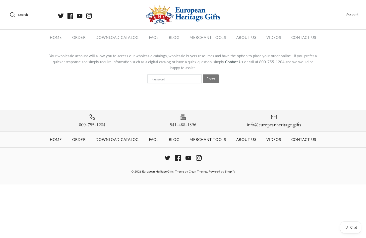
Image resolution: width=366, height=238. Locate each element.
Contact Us (234, 62)
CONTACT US (303, 37)
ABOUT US (246, 37)
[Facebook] (70, 16)
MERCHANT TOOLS (207, 37)
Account (352, 14)
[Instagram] (89, 16)
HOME (56, 37)
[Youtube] (79, 16)
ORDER (79, 37)
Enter (210, 78)
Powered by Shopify (222, 171)
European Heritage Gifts (158, 171)
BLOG (174, 37)
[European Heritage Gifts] (183, 8)
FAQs (154, 37)
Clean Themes (198, 171)
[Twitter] (61, 16)
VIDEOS (273, 37)
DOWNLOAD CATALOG (117, 37)
